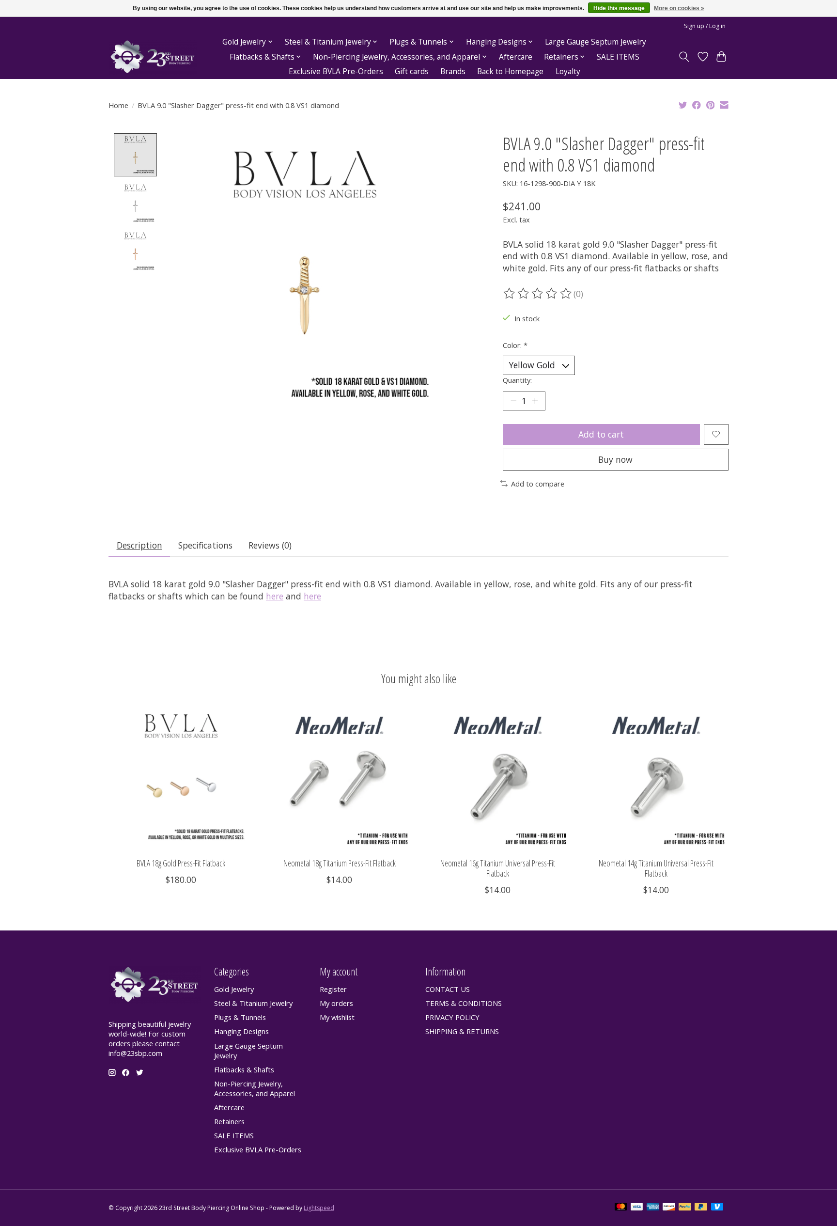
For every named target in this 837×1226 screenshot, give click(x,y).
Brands (452, 71)
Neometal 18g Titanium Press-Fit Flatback (339, 863)
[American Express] (653, 1207)
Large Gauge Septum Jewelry (595, 42)
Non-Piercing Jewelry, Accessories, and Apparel (254, 1088)
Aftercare (515, 57)
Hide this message (619, 8)
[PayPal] (685, 1207)
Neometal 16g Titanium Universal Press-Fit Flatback (497, 868)
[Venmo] (717, 1207)
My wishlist (337, 1017)
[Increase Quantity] (535, 401)
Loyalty (568, 71)
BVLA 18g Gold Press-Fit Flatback (181, 863)
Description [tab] (139, 545)
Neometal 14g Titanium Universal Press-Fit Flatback (656, 868)
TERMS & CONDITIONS (463, 1003)
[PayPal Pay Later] (701, 1207)
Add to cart (601, 434)
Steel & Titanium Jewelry (253, 1003)
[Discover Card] (669, 1207)
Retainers (229, 1121)
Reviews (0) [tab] (270, 545)
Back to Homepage (510, 71)
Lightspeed (319, 1208)
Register (333, 989)
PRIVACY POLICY (452, 1017)
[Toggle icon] (684, 56)
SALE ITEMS (618, 57)
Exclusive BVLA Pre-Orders (336, 71)
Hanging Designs (241, 1031)
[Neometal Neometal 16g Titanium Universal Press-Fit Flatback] (497, 777)
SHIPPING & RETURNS (462, 1031)
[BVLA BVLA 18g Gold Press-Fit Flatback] (180, 777)
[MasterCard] (621, 1207)
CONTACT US (447, 989)
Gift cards (412, 71)
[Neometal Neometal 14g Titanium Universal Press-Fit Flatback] (656, 777)
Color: (515, 345)
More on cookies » (679, 8)
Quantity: (517, 380)
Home (118, 105)
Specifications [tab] (205, 545)
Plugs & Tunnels (240, 1017)
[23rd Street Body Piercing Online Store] (152, 57)
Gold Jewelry (234, 989)
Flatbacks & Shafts (244, 1069)
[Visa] (637, 1207)
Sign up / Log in (705, 26)
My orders (336, 1003)
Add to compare (537, 483)
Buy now (615, 459)
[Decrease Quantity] (513, 401)
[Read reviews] (538, 293)
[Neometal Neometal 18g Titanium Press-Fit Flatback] (339, 777)
